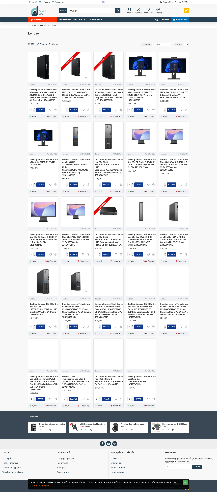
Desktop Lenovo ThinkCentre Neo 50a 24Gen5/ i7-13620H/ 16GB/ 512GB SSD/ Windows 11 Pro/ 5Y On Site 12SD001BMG (174, 164)
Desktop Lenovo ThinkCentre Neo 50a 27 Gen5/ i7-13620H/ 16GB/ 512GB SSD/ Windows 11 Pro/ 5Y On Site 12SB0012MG (76, 239)
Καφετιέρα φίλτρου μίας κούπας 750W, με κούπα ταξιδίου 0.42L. (52, 424)
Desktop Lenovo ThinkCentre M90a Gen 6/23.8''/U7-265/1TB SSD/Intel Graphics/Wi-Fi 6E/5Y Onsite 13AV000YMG (174, 94)
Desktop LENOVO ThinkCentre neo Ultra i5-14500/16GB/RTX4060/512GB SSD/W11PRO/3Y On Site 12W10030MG (76, 381)
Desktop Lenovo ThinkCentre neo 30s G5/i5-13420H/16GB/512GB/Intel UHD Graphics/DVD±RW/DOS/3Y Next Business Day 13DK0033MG (76, 167)
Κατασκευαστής (40, 25)
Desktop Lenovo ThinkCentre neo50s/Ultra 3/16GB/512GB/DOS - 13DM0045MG (141, 380)
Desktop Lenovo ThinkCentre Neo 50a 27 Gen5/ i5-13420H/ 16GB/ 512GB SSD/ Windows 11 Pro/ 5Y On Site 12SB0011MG (44, 239)
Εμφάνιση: (178, 44)
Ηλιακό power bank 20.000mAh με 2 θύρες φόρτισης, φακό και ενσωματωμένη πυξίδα (175, 424)
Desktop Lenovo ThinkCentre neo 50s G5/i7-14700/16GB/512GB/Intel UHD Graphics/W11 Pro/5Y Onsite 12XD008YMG (44, 309)
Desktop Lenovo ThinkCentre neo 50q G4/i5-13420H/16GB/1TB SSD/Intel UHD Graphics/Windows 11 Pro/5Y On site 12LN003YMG (109, 239)
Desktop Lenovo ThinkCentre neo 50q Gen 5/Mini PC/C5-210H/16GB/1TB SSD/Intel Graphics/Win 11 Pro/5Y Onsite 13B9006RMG (141, 239)
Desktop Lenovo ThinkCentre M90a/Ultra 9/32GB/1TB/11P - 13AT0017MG (44, 162)
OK (185, 483)
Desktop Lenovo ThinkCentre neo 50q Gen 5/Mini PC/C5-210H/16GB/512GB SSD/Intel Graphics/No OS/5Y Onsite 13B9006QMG (174, 239)
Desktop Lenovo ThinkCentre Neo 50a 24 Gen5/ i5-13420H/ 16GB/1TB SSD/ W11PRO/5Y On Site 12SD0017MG (141, 163)
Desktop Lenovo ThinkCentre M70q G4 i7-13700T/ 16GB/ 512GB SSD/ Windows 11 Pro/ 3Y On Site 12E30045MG (76, 94)
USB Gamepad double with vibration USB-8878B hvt (93, 424)
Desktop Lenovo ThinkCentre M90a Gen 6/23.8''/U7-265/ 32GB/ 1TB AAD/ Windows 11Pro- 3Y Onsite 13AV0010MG (141, 95)
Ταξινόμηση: (146, 44)
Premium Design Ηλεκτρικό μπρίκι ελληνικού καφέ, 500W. (134, 424)
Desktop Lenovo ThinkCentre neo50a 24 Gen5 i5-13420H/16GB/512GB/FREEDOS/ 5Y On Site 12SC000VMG (110, 380)
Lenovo (32, 84)
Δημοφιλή (34, 417)
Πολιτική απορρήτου (40, 485)
